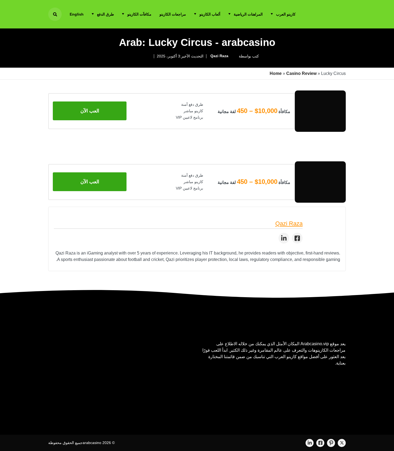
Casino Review (301, 73)
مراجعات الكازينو (172, 14)
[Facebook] (320, 443)
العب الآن (89, 111)
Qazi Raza (219, 56)
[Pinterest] (331, 443)
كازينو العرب (286, 14)
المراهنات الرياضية (248, 14)
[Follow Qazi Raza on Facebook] (297, 238)
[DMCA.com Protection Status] (305, 390)
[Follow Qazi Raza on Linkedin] (283, 238)
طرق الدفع (105, 14)
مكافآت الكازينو (139, 14)
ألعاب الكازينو (209, 14)
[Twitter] (342, 443)
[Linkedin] (310, 443)
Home (276, 73)
